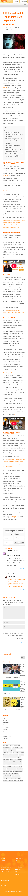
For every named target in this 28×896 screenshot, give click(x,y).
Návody (12, 759)
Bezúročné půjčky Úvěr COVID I (13, 146)
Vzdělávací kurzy (15, 775)
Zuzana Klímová (10, 27)
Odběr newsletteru (6, 860)
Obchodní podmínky (20, 860)
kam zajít (5, 754)
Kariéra (10, 754)
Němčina (5, 720)
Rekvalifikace (20, 768)
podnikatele (6, 176)
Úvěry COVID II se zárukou (14, 149)
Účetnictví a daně (7, 736)
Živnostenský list (12, 780)
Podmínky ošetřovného (10, 373)
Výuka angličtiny (12, 778)
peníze (20, 761)
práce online (19, 766)
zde (15, 414)
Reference (18, 883)
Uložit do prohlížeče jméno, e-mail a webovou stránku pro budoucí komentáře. (13, 635)
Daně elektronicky (7, 747)
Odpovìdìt (21, 568)
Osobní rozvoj (14, 761)
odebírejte (13, 517)
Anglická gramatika (7, 745)
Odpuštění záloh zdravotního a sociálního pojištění (15, 155)
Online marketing (7, 724)
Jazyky (22, 752)
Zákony (19, 778)
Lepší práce (15, 754)
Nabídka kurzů (11, 757)
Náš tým (4, 858)
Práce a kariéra (6, 731)
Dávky (21, 747)
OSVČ (5, 88)
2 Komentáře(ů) (10, 29)
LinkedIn (18, 874)
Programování (6, 734)
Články (3, 883)
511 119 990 (24, 1)
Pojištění (11, 764)
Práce (14, 766)
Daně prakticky (15, 747)
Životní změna (20, 780)
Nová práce (18, 757)
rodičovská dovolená (7, 771)
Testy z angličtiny (6, 869)
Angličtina (5, 718)
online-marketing (18, 759)
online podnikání (6, 761)
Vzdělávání (5, 738)
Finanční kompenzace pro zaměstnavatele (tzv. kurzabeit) (14, 141)
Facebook (18, 869)
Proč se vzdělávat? (7, 766)
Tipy (9, 773)
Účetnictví (5, 780)
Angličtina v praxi (16, 745)
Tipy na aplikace (15, 773)
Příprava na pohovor (11, 768)
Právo (4, 768)
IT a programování (12, 750)
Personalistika (6, 727)
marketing (21, 754)
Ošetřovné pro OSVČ (12, 151)
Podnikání (5, 729)
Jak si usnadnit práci (7, 752)
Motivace (5, 757)
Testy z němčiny (6, 871)
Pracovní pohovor (17, 764)
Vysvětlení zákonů (7, 775)
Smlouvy (5, 773)
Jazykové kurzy (16, 752)
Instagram (18, 871)
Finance (5, 750)
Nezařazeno (6, 722)
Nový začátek (6, 759)
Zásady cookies (19, 858)
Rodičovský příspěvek (17, 771)
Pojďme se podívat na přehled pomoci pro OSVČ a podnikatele (14, 134)
